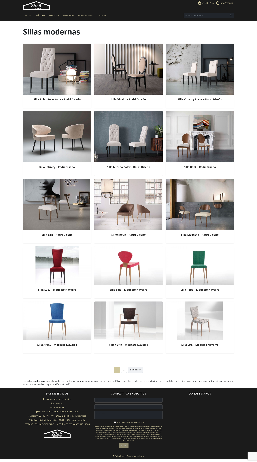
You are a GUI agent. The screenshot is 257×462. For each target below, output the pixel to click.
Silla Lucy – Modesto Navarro (57, 289)
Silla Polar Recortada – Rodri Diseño (57, 99)
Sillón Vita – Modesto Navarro (128, 345)
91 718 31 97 (207, 2)
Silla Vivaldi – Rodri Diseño (128, 99)
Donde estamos (85, 15)
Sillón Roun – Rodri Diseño (128, 234)
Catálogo (39, 15)
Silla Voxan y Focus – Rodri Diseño (200, 99)
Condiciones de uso (135, 456)
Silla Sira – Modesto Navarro (199, 345)
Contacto (101, 15)
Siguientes (135, 369)
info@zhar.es (226, 2)
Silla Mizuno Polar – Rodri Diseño (128, 167)
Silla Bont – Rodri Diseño (200, 167)
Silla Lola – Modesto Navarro (128, 289)
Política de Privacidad (135, 422)
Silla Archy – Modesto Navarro (57, 345)
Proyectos (54, 15)
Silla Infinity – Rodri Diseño (57, 167)
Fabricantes (68, 15)
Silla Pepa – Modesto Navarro (200, 289)
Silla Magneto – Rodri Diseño (200, 234)
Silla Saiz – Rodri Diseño (57, 234)
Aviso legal (119, 456)
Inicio (28, 15)
